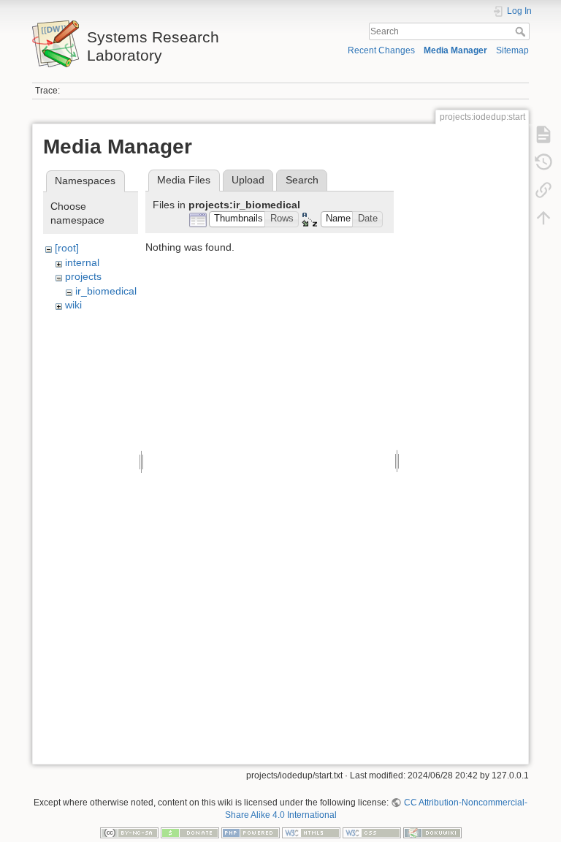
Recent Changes (381, 50)
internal (82, 262)
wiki (73, 305)
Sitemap (512, 50)
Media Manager (455, 50)
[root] (67, 248)
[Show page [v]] (543, 134)
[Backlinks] (543, 190)
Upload (248, 180)
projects (83, 276)
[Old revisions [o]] (543, 162)
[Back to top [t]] (543, 218)
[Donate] (190, 832)
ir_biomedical (106, 291)
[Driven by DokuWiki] (432, 832)
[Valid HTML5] (311, 832)
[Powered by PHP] (250, 832)
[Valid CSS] (372, 832)
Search (522, 31)
